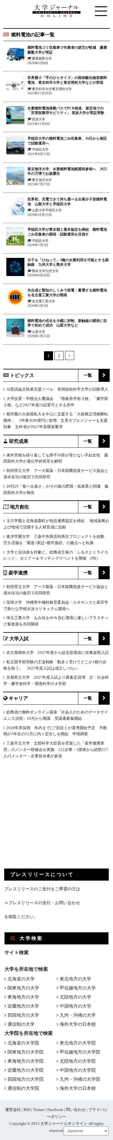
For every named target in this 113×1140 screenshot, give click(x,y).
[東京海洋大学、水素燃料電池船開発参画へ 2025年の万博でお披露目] (15, 177)
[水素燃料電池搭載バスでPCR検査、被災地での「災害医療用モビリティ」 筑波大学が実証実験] (15, 116)
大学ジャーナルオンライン (63, 1123)
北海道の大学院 (23, 1043)
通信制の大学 (21, 1024)
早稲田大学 (40, 149)
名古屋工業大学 (43, 301)
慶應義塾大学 (42, 58)
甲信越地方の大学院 (80, 1052)
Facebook (55, 1109)
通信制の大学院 (23, 1088)
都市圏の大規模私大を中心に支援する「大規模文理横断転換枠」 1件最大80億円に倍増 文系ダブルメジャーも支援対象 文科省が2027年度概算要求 (55, 420)
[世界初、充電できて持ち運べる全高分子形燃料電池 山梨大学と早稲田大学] (15, 207)
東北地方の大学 (75, 978)
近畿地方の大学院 (26, 1070)
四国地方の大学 (23, 1015)
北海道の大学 (21, 978)
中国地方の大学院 (78, 1070)
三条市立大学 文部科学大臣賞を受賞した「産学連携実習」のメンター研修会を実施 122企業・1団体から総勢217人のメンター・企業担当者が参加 (55, 749)
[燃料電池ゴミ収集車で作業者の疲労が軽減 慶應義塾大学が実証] (15, 55)
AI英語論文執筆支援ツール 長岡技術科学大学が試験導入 (57, 389)
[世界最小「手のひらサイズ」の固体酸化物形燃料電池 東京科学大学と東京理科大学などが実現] (15, 86)
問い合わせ (76, 1109)
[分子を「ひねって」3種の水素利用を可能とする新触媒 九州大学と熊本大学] (15, 268)
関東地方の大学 (23, 988)
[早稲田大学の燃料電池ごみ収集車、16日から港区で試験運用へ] (15, 146)
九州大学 (51, 271)
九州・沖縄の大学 (78, 1015)
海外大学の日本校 (78, 1024)
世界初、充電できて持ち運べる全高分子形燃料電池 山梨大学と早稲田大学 (67, 201)
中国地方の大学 (75, 1006)
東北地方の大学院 (78, 1043)
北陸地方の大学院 (78, 1061)
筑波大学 (38, 119)
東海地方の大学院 (26, 1061)
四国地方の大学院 (26, 1079)
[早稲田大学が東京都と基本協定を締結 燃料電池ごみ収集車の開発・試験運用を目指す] (15, 237)
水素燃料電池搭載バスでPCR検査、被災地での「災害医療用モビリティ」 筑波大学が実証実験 (65, 110)
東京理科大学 (62, 89)
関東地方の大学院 (26, 1052)
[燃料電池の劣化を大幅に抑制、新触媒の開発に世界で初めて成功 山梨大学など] (15, 329)
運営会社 (13, 1109)
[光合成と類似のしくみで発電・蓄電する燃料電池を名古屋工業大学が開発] (15, 298)
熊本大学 (38, 271)
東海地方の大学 (23, 997)
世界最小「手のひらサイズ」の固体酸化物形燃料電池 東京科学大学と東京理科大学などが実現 (67, 80)
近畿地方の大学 (23, 1006)
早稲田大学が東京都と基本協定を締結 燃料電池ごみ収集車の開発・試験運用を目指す (67, 231)
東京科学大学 (42, 89)
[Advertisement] (49, 818)
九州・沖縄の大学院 (80, 1079)
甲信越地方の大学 (78, 988)
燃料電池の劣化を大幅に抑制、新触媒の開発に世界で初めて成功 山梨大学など (67, 323)
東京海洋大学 (42, 180)
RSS (27, 1109)
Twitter (39, 1109)
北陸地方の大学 (75, 997)
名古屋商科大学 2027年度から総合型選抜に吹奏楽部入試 (57, 652)
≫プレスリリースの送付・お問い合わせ (42, 903)
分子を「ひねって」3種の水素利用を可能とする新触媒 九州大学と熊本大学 (68, 262)
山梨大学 (38, 210)
